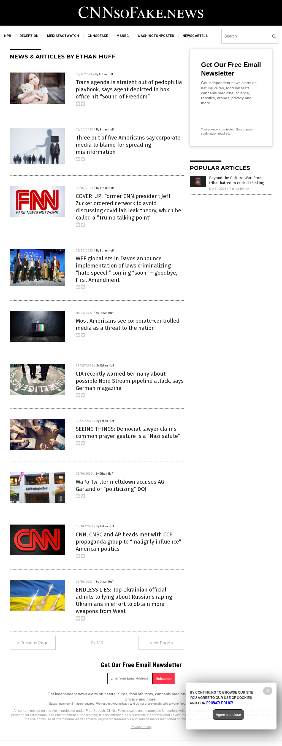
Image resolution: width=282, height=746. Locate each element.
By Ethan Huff (104, 74)
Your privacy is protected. (218, 129)
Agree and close (228, 714)
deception (29, 36)
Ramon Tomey (239, 189)
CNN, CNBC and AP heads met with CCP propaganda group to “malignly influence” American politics (128, 541)
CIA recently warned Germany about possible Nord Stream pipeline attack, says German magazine (130, 380)
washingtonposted (155, 36)
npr (7, 36)
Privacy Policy (141, 727)
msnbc (122, 36)
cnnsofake (98, 36)
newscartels (195, 36)
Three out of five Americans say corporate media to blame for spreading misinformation (128, 144)
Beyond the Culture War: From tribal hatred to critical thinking (236, 180)
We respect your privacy (112, 703)
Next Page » (161, 642)
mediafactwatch (63, 36)
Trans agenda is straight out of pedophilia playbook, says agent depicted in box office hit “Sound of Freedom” (129, 89)
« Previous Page (32, 642)
